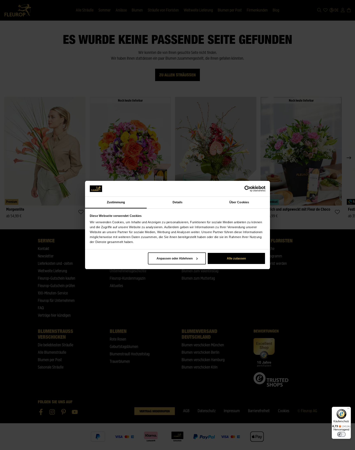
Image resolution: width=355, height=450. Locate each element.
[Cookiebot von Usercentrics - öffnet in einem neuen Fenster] (247, 189)
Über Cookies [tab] (239, 202)
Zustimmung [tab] (116, 202)
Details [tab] (178, 202)
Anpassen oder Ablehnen (175, 258)
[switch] (341, 434)
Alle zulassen (236, 258)
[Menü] (348, 409)
